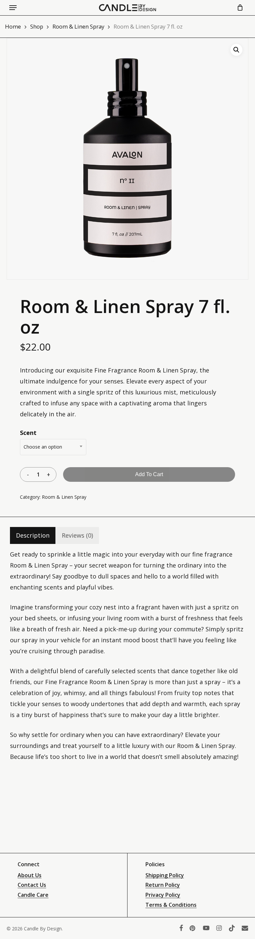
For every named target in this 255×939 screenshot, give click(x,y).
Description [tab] (32, 535)
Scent (28, 433)
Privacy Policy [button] (162, 895)
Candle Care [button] (33, 895)
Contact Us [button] (32, 885)
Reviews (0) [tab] (77, 535)
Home (13, 26)
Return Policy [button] (162, 885)
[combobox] (53, 447)
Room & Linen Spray (78, 26)
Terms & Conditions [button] (171, 905)
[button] (13, 7)
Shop (36, 26)
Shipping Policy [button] (164, 876)
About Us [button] (30, 876)
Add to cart (149, 474)
